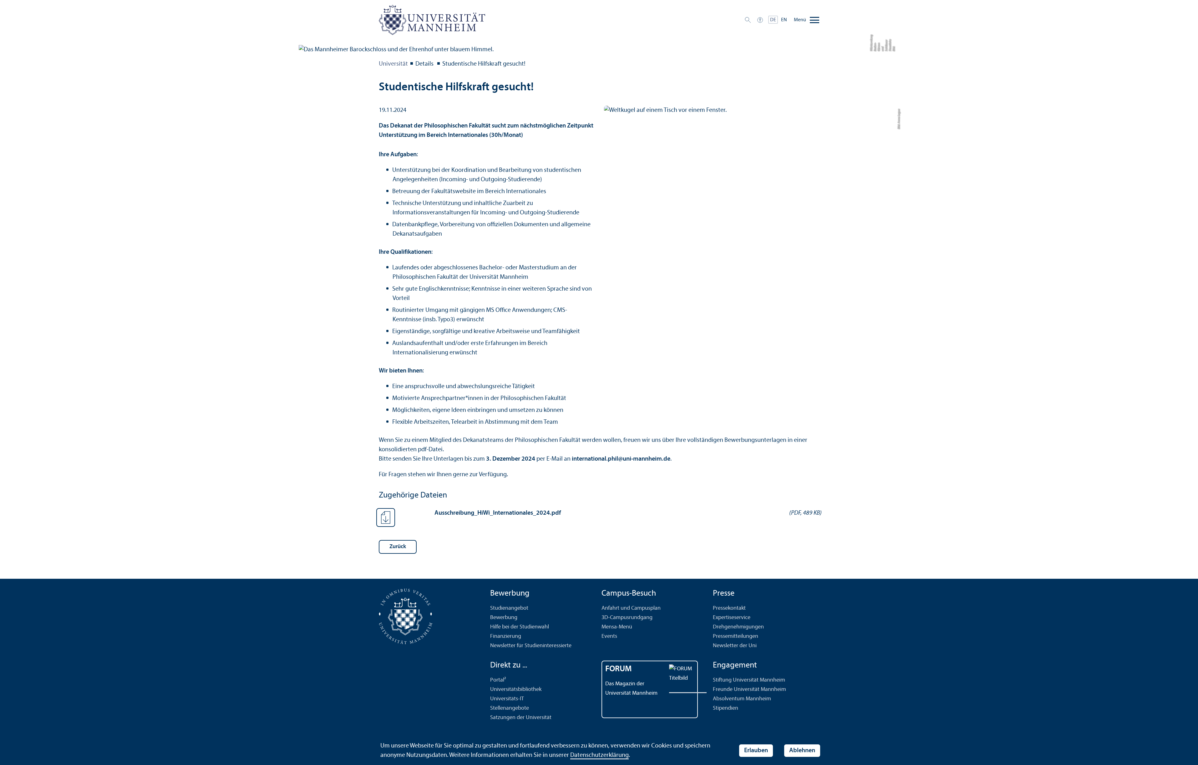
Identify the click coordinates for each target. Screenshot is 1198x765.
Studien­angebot (509, 608)
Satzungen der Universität (520, 718)
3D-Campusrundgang (627, 618)
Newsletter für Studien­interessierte (530, 646)
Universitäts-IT (507, 699)
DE (773, 20)
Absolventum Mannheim (742, 699)
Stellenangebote (509, 708)
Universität (393, 64)
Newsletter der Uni (735, 646)
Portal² (498, 680)
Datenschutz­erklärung (599, 755)
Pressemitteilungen (735, 636)
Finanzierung (505, 636)
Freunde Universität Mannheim (749, 689)
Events (609, 636)
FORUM (618, 669)
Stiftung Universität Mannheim (749, 680)
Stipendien (725, 708)
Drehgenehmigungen (738, 627)
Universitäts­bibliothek (515, 689)
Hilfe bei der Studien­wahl (519, 627)
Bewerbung (503, 618)
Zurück (397, 547)
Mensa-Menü (617, 627)
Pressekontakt (729, 608)
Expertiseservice (731, 618)
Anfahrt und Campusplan (631, 608)
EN (784, 20)
